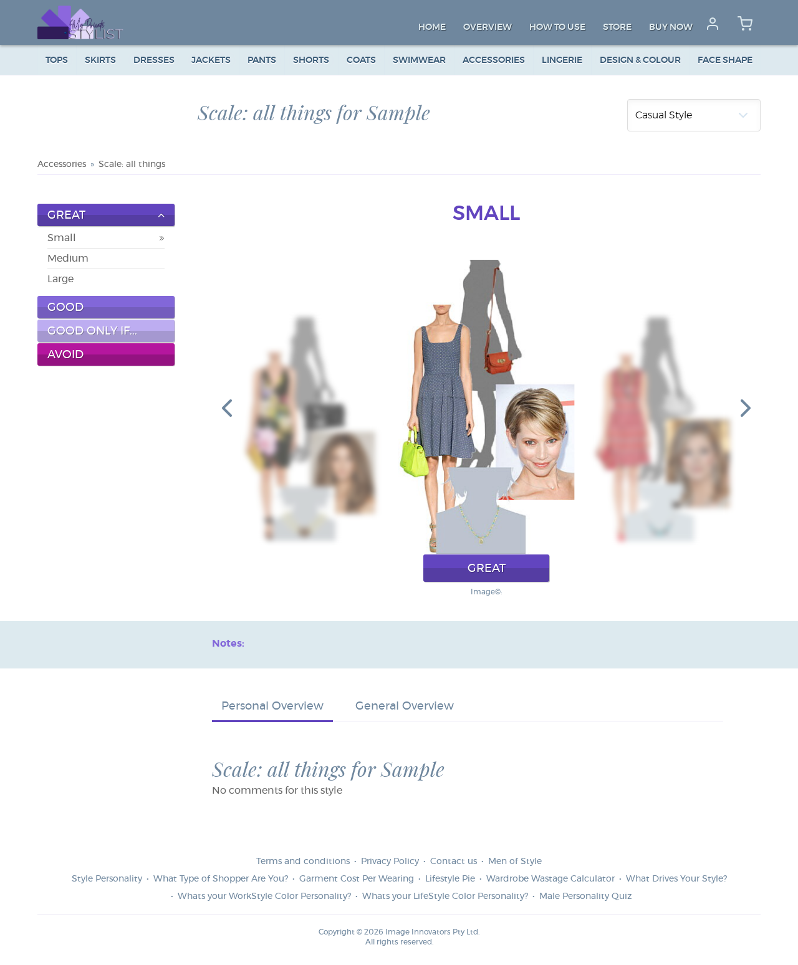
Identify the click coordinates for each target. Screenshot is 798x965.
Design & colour (640, 60)
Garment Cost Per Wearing (356, 879)
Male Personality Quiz (585, 896)
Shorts (311, 60)
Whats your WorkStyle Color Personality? (264, 896)
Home (432, 27)
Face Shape (725, 60)
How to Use (557, 27)
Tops (57, 60)
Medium (68, 259)
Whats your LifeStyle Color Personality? (445, 896)
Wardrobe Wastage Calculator (550, 879)
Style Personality (107, 879)
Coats (361, 60)
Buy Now (671, 27)
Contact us (453, 861)
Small (61, 238)
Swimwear (419, 60)
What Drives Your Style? (676, 879)
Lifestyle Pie (450, 879)
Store (617, 27)
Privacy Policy (390, 861)
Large (60, 279)
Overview (487, 27)
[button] (227, 407)
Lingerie (562, 60)
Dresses (154, 60)
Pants (262, 60)
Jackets (211, 60)
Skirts (100, 60)
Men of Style (515, 861)
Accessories (494, 60)
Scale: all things (132, 164)
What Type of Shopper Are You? (220, 879)
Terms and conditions (303, 861)
